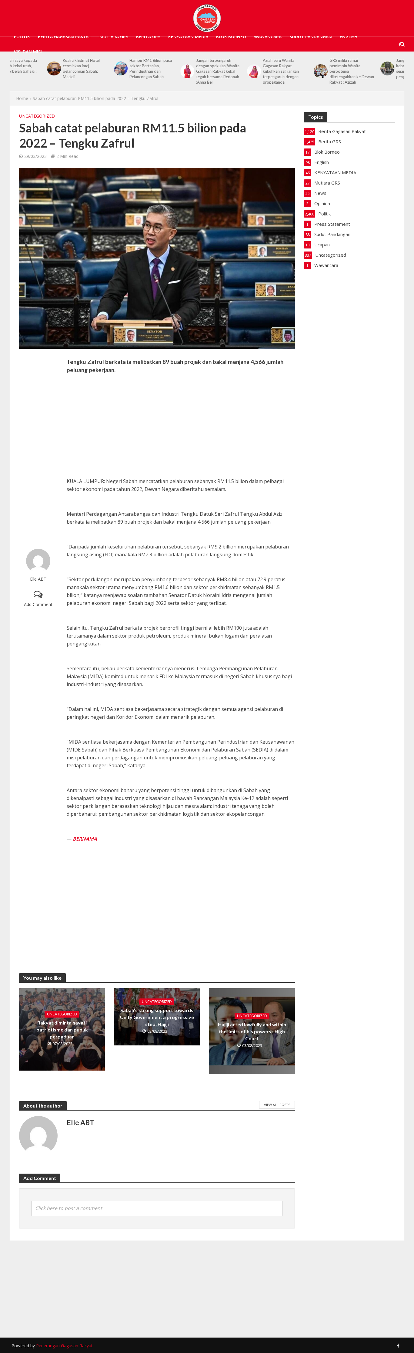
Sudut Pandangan (310, 36)
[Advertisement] (38, 449)
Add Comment (38, 604)
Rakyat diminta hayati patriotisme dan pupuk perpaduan (62, 1029)
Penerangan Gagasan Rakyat (64, 1345)
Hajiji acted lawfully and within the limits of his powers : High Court (252, 1031)
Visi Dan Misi (28, 52)
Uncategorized (37, 116)
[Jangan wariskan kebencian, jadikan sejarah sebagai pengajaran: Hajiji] (349, 68)
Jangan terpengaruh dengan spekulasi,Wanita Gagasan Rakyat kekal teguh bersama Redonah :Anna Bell (180, 71)
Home (22, 98)
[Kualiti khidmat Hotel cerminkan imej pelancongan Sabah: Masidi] (16, 68)
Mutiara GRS (113, 36)
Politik (22, 36)
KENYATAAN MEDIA (188, 36)
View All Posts (277, 1104)
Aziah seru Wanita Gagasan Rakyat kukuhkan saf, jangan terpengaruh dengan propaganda (244, 71)
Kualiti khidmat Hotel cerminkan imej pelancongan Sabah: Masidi (44, 68)
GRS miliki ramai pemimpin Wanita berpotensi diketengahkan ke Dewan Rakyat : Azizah (314, 71)
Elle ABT (38, 579)
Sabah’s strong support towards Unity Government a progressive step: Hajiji (157, 1017)
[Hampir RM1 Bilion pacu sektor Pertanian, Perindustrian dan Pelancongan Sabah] (83, 68)
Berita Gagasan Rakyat (65, 36)
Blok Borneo (231, 36)
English (348, 36)
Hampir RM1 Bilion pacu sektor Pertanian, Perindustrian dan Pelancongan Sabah (113, 68)
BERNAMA (85, 838)
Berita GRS (148, 36)
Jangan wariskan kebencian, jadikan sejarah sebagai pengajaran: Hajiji (375, 68)
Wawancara (268, 36)
